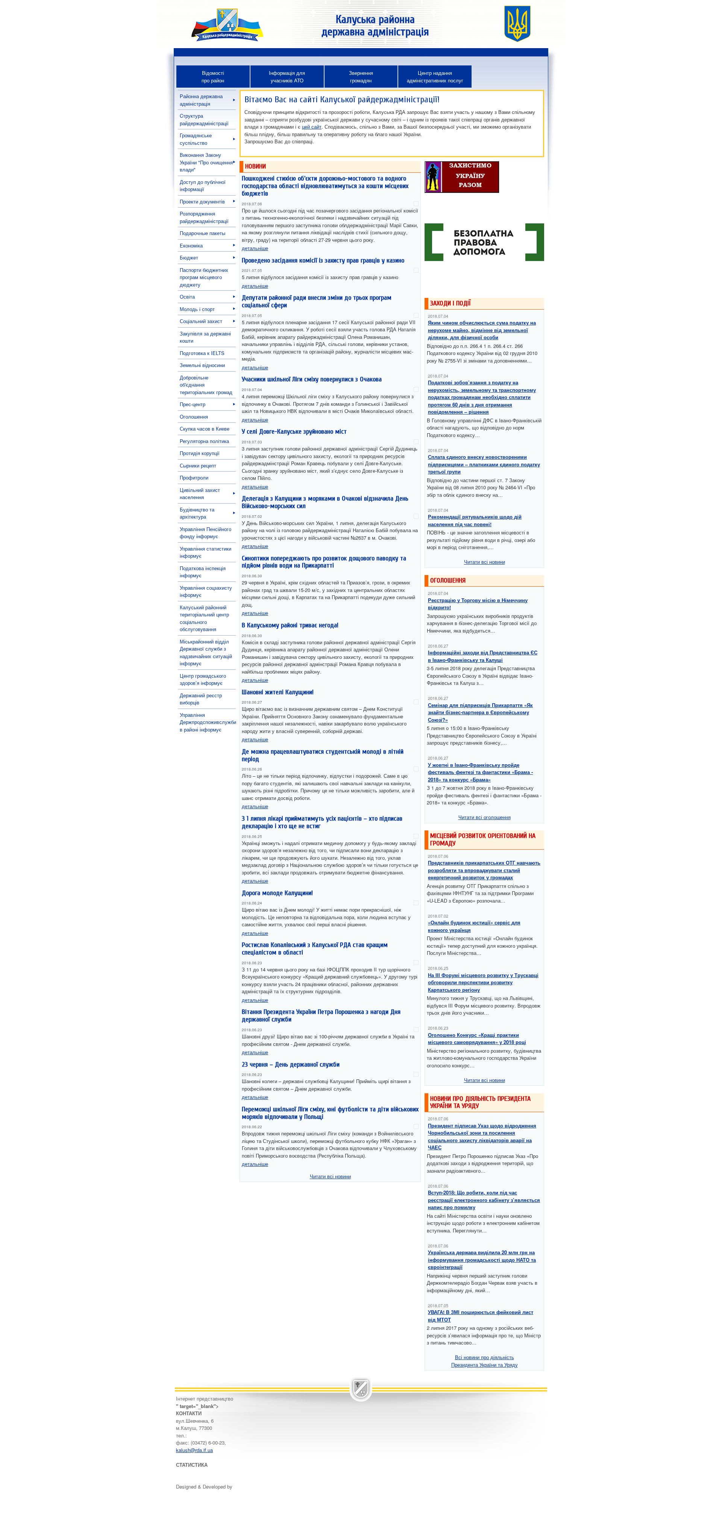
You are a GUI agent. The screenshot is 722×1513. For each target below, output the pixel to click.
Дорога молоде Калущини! (277, 893)
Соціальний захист (201, 321)
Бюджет (189, 257)
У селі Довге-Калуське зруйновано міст (294, 432)
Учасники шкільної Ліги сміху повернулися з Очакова (312, 379)
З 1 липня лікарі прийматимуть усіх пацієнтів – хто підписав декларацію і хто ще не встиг (322, 822)
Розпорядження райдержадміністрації (204, 217)
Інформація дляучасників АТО (287, 76)
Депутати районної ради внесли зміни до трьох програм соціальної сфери (316, 301)
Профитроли (194, 477)
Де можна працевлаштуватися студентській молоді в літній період (322, 755)
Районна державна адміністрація (201, 100)
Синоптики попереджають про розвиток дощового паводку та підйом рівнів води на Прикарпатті (324, 562)
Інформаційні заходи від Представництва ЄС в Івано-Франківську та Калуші (482, 656)
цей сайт (312, 126)
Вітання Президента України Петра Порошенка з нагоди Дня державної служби (321, 1015)
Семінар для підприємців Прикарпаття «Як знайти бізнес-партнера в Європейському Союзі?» (480, 712)
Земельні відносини (202, 365)
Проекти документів (202, 201)
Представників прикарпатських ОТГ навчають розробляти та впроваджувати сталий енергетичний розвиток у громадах (484, 870)
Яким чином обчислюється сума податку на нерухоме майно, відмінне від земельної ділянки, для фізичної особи (482, 330)
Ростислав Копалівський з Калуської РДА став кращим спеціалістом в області (315, 948)
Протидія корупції (200, 453)
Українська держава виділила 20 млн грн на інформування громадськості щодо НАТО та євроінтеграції (482, 1259)
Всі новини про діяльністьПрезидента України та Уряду (484, 1361)
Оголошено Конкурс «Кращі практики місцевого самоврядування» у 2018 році (477, 1038)
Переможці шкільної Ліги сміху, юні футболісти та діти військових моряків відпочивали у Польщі (330, 1113)
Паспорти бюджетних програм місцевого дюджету (204, 277)
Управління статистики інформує (205, 552)
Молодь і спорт (197, 309)
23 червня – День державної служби (291, 1064)
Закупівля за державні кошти (205, 337)
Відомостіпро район (213, 76)
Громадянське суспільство (196, 139)
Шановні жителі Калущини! (278, 692)
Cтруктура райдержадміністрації (204, 119)
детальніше (255, 248)
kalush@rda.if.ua (194, 1450)
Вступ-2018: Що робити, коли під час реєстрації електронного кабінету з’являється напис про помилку (484, 1200)
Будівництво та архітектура (197, 513)
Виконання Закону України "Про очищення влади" (206, 162)
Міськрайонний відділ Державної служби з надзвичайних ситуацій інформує (206, 652)
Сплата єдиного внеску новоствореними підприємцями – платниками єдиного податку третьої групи (484, 464)
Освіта (187, 296)
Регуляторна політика (204, 441)
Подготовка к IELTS (202, 353)
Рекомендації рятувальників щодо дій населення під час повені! (475, 520)
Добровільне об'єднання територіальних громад (206, 385)
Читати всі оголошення (484, 817)
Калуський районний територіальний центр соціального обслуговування (204, 618)
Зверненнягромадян (361, 76)
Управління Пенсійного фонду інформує (205, 532)
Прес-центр (192, 404)
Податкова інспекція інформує (203, 572)
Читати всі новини (330, 1176)
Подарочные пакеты (202, 233)
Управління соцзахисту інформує (206, 591)
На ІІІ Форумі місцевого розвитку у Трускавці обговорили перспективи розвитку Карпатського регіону (483, 982)
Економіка (191, 245)
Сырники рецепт (198, 465)
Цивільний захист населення (200, 493)
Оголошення (194, 416)
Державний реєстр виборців (201, 699)
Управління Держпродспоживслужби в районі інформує (208, 722)
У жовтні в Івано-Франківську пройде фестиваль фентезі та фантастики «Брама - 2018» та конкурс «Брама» (480, 772)
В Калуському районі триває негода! (290, 625)
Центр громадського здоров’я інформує (203, 679)
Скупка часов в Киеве (204, 428)
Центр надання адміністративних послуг (435, 76)
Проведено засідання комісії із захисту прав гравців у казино (323, 260)
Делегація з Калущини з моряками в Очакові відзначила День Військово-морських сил (325, 502)
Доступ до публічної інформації (203, 185)
